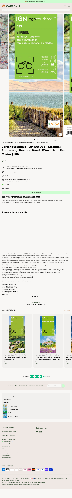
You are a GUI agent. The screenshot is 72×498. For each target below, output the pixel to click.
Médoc (39, 202)
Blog (3, 448)
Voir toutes (67, 310)
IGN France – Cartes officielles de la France (24, 202)
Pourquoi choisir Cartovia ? (9, 439)
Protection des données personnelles (33, 482)
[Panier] (65, 6)
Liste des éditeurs (6, 455)
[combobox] (36, 10)
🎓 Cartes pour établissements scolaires (12, 460)
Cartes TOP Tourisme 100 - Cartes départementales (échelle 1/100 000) (38, 200)
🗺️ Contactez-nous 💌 (7, 441)
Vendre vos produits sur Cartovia (10, 453)
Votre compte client (7, 443)
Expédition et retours (7, 450)
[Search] (69, 10)
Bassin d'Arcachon (7, 200)
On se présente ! (6, 446)
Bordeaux (15, 200)
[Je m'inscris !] (63, 385)
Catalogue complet (6, 457)
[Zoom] (60, 134)
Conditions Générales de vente (11, 482)
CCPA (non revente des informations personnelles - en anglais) (21, 484)
